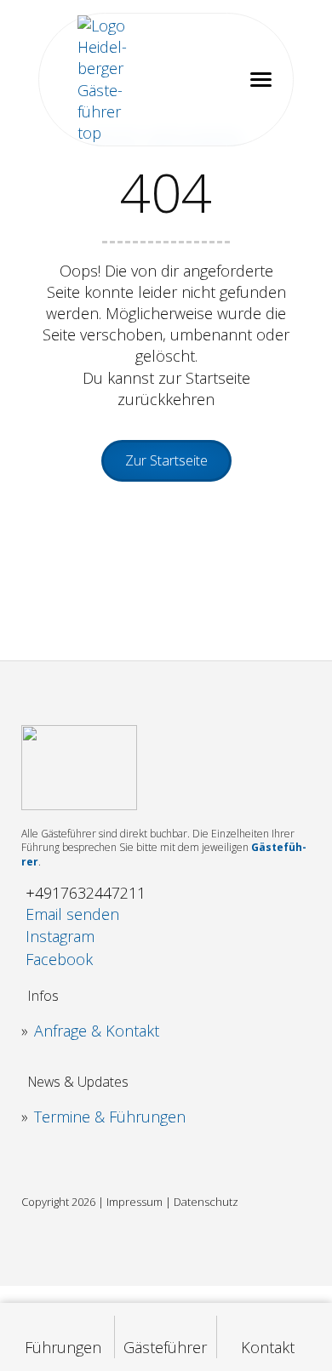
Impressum (134, 1201)
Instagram (60, 936)
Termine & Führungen (110, 1116)
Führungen (63, 1347)
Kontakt (268, 1347)
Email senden (72, 914)
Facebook (59, 959)
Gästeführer (165, 1347)
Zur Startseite (166, 460)
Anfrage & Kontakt (96, 1030)
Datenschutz (206, 1201)
